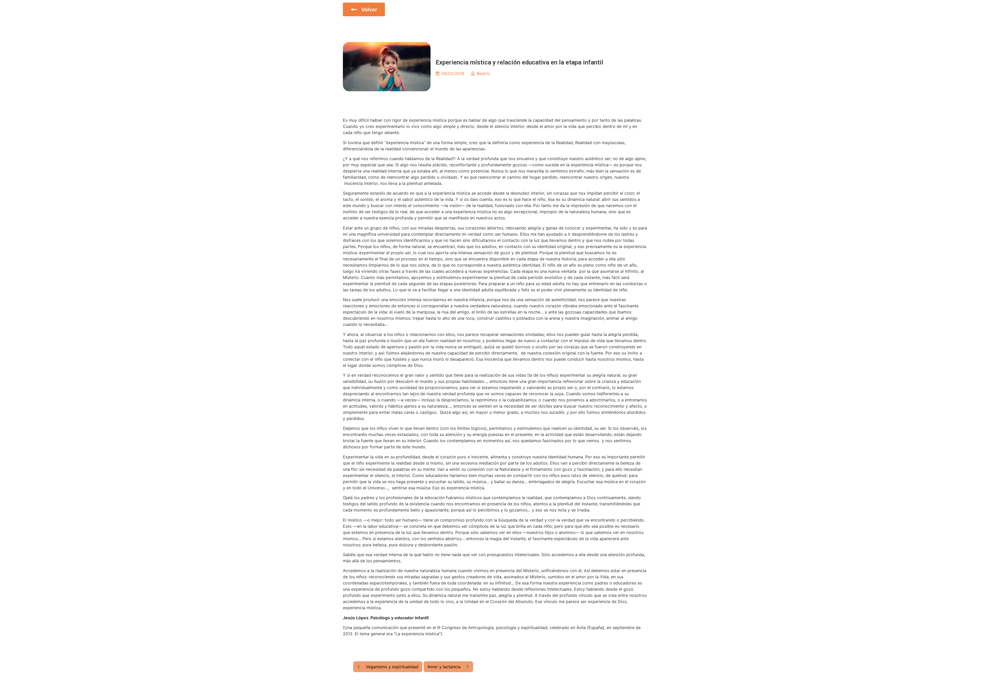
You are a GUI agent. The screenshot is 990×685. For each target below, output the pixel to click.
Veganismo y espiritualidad (392, 666)
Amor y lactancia (443, 666)
